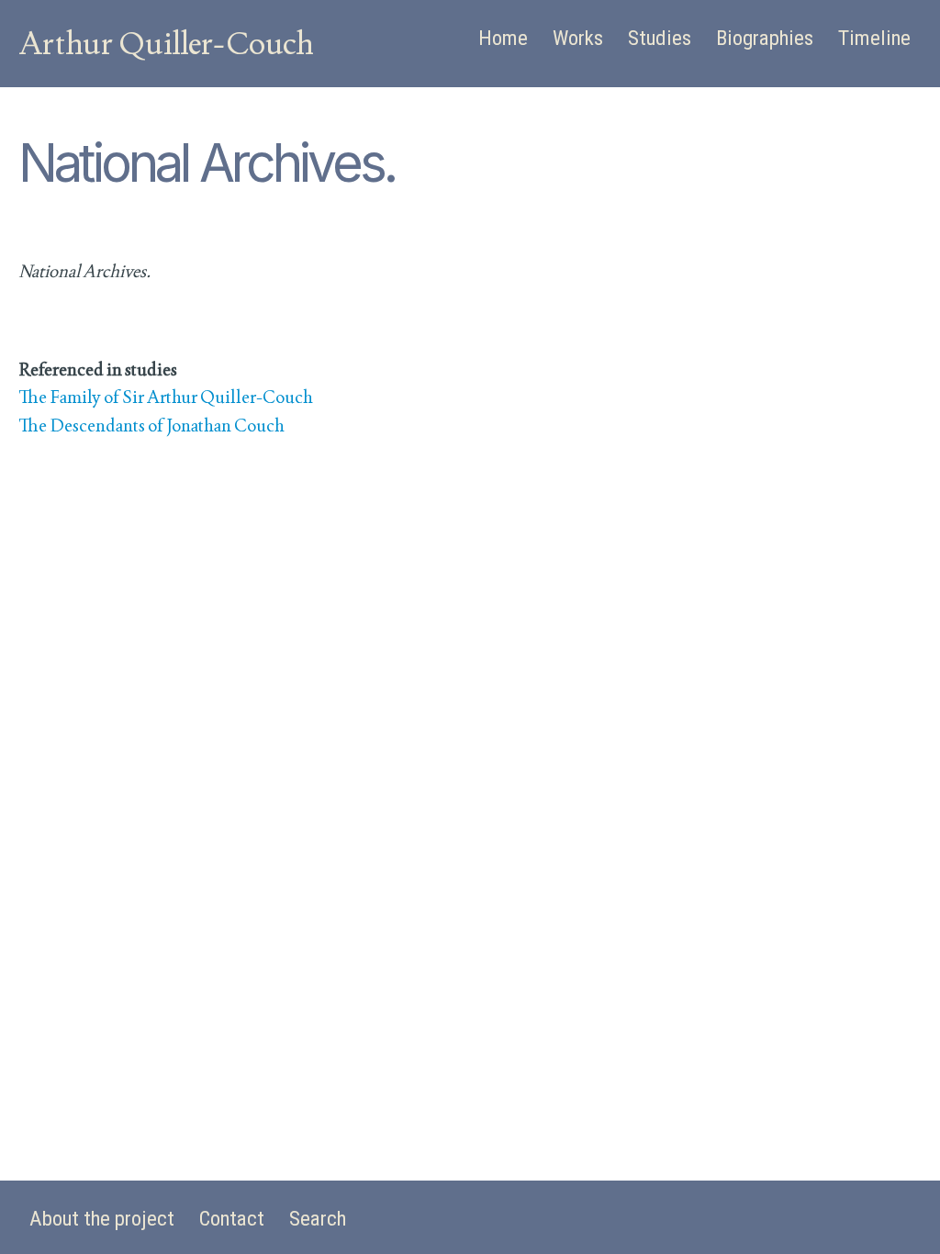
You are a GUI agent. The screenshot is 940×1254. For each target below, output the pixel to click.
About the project (101, 1218)
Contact (231, 1218)
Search (317, 1218)
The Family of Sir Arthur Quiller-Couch (165, 397)
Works (578, 38)
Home (503, 38)
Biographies (764, 38)
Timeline (874, 38)
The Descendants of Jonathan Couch (151, 425)
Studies (659, 38)
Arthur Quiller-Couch (166, 43)
